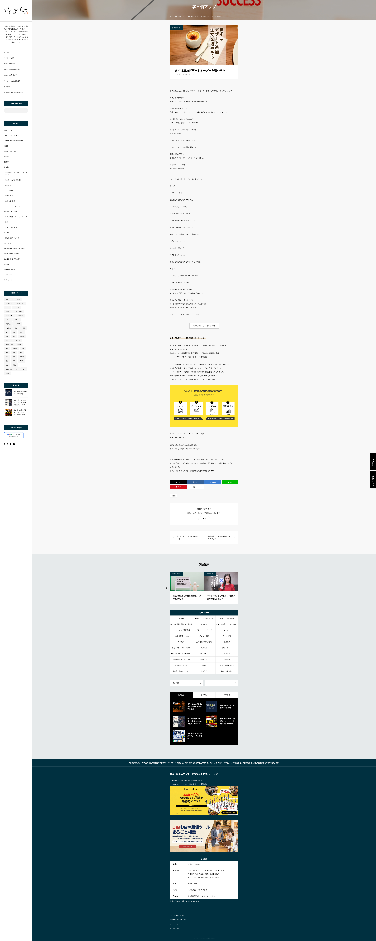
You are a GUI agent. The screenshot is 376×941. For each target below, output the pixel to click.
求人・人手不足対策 (11, 227)
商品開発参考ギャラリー (12, 238)
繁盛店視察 (9, 369)
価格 (7, 332)
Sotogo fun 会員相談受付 (12, 69)
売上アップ (9, 340)
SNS (18, 299)
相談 (7, 361)
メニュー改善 (9, 190)
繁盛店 (14, 365)
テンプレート (8, 274)
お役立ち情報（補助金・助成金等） (15, 248)
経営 (14, 361)
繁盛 (7, 365)
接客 (6, 222)
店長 (23, 348)
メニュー (8, 320)
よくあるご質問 (174, 928)
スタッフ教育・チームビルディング (16, 217)
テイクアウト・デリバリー (13, 206)
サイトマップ (174, 924)
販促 (17, 369)
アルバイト (9, 303)
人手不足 (8, 324)
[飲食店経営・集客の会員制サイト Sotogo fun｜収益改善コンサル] (16, 10)
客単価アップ (9, 196)
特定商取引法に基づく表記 (178, 920)
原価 (7, 336)
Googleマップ (9, 299)
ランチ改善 (7, 243)
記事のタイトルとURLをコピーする (204, 326)
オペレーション (20, 303)
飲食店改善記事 (9, 63)
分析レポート (8, 280)
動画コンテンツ (9, 130)
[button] (204, 518)
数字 (7, 357)
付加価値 (8, 328)
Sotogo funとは (9, 58)
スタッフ (8, 311)
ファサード (20, 315)
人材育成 (17, 324)
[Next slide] (241, 587)
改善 (14, 352)
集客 (24, 369)
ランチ (17, 320)
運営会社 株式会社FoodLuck (13, 92)
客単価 (18, 340)
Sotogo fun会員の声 (10, 75)
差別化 (19, 344)
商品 (14, 336)
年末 (7, 348)
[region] (16, 470)
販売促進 (6, 167)
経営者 (21, 361)
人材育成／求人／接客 (11, 211)
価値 (24, 328)
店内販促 (8, 185)
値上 (14, 332)
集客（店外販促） (10, 201)
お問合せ (7, 86)
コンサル (16, 307)
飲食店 (7, 373)
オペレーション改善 (10, 151)
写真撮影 (6, 264)
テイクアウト (9, 315)
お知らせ (204, 624)
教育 (21, 352)
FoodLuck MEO (208, 353)
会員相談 (6, 156)
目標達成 (22, 357)
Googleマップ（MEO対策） (13, 180)
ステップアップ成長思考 (11, 135)
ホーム (6, 52)
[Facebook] (11, 444)
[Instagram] (4, 444)
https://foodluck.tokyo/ (192, 449)
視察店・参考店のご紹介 (11, 253)
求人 (14, 357)
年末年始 (15, 348)
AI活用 (6, 146)
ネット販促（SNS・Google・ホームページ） (16, 173)
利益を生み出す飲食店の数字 (14, 141)
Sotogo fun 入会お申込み (12, 81)
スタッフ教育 (18, 311)
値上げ (21, 332)
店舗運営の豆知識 (9, 269)
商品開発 (6, 232)
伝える (17, 328)
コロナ (7, 307)
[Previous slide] (166, 587)
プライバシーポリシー (177, 915)
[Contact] (14, 444)
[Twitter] (8, 444)
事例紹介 (6, 162)
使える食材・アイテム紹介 (12, 259)
